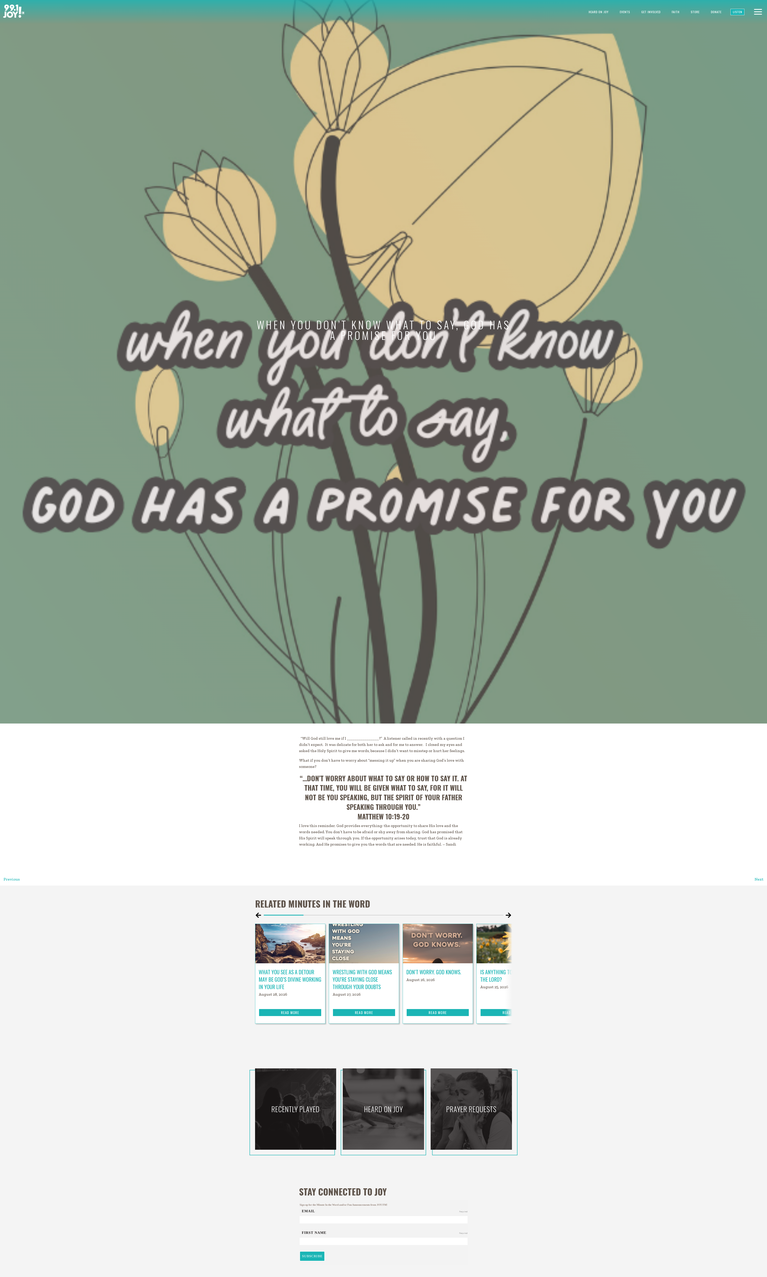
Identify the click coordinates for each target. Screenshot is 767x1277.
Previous (12, 879)
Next (759, 879)
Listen (737, 11)
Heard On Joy (599, 11)
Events (625, 11)
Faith (676, 11)
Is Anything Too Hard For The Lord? (508, 975)
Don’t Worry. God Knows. (434, 972)
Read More (290, 1012)
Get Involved (651, 11)
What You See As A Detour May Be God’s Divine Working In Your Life (290, 979)
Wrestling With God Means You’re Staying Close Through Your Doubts (362, 979)
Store (695, 11)
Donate (716, 11)
